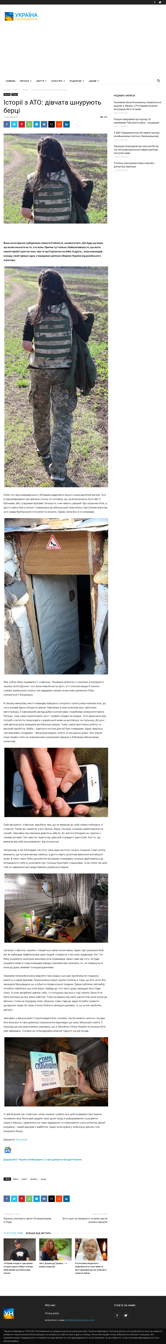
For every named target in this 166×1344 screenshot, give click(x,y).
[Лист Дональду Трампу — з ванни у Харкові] (55, 1249)
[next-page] (57, 1280)
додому (7, 89)
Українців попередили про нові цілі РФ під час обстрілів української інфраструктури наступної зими (136, 149)
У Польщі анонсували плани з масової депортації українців (134, 165)
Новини (10, 80)
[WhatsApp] (29, 124)
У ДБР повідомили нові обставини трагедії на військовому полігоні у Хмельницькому (137, 134)
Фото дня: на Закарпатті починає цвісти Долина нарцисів (84, 1220)
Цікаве (92, 80)
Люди (25, 89)
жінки (43, 1179)
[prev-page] (52, 1280)
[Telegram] (36, 124)
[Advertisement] (103, 16)
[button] (158, 81)
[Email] (51, 124)
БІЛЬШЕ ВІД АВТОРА (38, 1233)
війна (15, 1179)
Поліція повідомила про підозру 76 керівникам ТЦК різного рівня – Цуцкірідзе (136, 121)
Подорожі (76, 80)
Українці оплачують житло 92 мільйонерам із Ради (27, 1220)
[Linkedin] (66, 124)
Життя (40, 80)
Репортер (21, 1139)
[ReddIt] (59, 124)
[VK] (44, 124)
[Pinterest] (21, 124)
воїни (24, 1179)
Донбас (33, 1179)
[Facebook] (154, 2)
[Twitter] (160, 2)
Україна (24, 80)
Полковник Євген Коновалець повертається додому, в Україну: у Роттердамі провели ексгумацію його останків (137, 105)
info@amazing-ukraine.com (80, 1320)
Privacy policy (52, 1313)
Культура (56, 80)
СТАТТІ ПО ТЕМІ (13, 1233)
